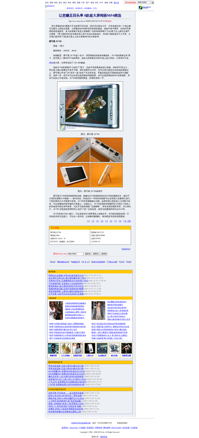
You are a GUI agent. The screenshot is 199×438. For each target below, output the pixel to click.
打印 (122, 262)
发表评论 (126, 249)
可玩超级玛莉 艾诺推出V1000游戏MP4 (66, 283)
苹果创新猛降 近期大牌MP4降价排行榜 (65, 366)
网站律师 (106, 428)
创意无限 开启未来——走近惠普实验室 (66, 393)
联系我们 (90, 428)
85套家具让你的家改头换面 (64, 338)
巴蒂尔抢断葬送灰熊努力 (74, 318)
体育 (56, 3)
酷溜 (93, 332)
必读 (75, 329)
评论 (52, 262)
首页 (47, 3)
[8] (120, 221)
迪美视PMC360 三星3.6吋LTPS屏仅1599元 (67, 379)
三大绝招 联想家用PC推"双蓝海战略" (65, 401)
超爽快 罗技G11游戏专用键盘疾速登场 (65, 409)
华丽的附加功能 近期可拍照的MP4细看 (66, 289)
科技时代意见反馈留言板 (81, 423)
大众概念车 (102, 355)
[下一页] (127, 221)
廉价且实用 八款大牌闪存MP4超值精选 (65, 376)
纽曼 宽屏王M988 (98, 235)
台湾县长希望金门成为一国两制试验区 (69, 324)
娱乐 (60, 3)
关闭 (129, 262)
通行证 (116, 3)
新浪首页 (70, 8)
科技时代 (79, 8)
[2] (93, 221)
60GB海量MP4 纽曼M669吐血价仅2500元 (66, 371)
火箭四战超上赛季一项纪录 (75, 312)
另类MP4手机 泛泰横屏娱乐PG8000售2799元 (68, 281)
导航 (111, 3)
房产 (87, 3)
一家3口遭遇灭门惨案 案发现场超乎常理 (111, 332)
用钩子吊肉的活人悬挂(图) (117, 313)
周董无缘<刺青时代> (104, 327)
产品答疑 (134, 428)
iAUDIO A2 (95, 242)
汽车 (83, 3)
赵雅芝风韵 (77, 355)
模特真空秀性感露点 (115, 305)
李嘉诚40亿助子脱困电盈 (63, 332)
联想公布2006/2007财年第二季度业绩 (65, 396)
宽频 (78, 3)
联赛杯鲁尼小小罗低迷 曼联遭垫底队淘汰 (70, 335)
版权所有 (103, 437)
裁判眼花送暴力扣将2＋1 (74, 315)
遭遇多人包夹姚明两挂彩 (74, 309)
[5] (106, 221)
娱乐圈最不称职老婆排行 (117, 302)
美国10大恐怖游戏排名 (105, 329)
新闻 (51, 3)
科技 (69, 3)
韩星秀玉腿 (126, 355)
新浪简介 (65, 428)
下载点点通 (112, 262)
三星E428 (90, 355)
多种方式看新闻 (98, 262)
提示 (71, 329)
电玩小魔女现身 (120, 329)
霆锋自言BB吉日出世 (121, 327)
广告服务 (82, 428)
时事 (51, 324)
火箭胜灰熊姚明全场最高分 (75, 303)
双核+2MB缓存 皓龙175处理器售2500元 (66, 404)
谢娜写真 (53, 355)
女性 (96, 3)
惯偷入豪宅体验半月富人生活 (118, 319)
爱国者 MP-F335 (97, 232)
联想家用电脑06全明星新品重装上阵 (64, 412)
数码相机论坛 (63, 262)
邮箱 (106, 3)
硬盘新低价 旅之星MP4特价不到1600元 (66, 286)
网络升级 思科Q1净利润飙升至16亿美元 (66, 398)
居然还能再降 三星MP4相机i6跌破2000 (66, 291)
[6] (111, 221)
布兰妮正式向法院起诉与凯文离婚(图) (111, 324)
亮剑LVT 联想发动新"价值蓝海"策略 (64, 406)
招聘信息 (98, 428)
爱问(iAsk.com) (60, 254)
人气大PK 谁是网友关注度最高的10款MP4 (67, 382)
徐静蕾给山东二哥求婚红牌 (117, 311)
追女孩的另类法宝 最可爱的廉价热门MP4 (67, 278)
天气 (101, 3)
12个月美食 (65, 355)
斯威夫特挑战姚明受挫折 (74, 306)
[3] (97, 221)
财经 (65, 3)
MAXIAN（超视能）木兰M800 (62, 242)
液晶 (51, 63)
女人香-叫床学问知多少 (116, 316)
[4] (102, 221)
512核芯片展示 (79, 332)
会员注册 (125, 428)
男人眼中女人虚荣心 (119, 335)
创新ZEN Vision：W (58, 239)
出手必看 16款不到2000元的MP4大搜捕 (66, 294)
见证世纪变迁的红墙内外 (117, 308)
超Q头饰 (114, 355)
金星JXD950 (96, 239)
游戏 (92, 3)
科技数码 (87, 8)
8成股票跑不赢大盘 (61, 329)
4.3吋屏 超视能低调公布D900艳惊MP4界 (66, 384)
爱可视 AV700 (55, 232)
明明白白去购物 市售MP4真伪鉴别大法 (66, 275)
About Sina (74, 428)
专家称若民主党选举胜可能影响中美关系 (70, 327)
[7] (115, 221)
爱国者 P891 (55, 235)
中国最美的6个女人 (103, 335)
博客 (74, 3)
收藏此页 (75, 262)
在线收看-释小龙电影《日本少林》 (109, 338)
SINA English (116, 428)
